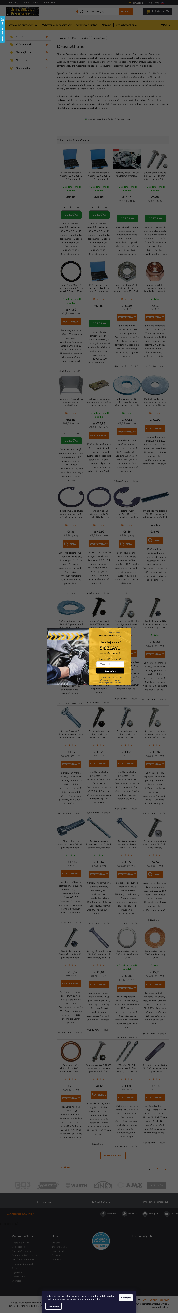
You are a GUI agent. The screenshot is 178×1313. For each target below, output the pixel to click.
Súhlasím (126, 1297)
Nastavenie (53, 1306)
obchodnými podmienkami (110, 682)
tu (98, 1299)
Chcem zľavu (110, 671)
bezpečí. (120, 677)
